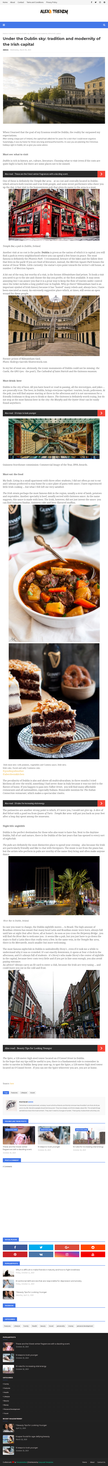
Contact (21, 2)
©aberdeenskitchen (13, 774)
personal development (85, 1326)
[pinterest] (104, 2)
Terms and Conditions (35, 2)
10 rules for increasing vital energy (29, 803)
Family (26, 1326)
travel (11, 33)
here (12, 1083)
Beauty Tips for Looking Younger (34, 1048)
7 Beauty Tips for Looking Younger (31, 1292)
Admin (5, 50)
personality (61, 1326)
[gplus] (67, 1247)
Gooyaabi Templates (45, 1462)
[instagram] (100, 2)
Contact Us (101, 1462)
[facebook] (91, 2)
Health (34, 1326)
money (70, 1326)
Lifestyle (24, 1093)
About (12, 2)
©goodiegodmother (13, 771)
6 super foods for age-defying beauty (33, 1436)
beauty (43, 1326)
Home (5, 2)
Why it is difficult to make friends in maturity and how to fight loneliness (48, 1270)
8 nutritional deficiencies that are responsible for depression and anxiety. (49, 1281)
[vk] (41, 1254)
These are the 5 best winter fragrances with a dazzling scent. (41, 174)
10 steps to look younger (25, 413)
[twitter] (95, 2)
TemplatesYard (21, 1462)
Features (14, 1093)
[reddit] (93, 1247)
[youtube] (93, 1254)
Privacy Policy (51, 2)
